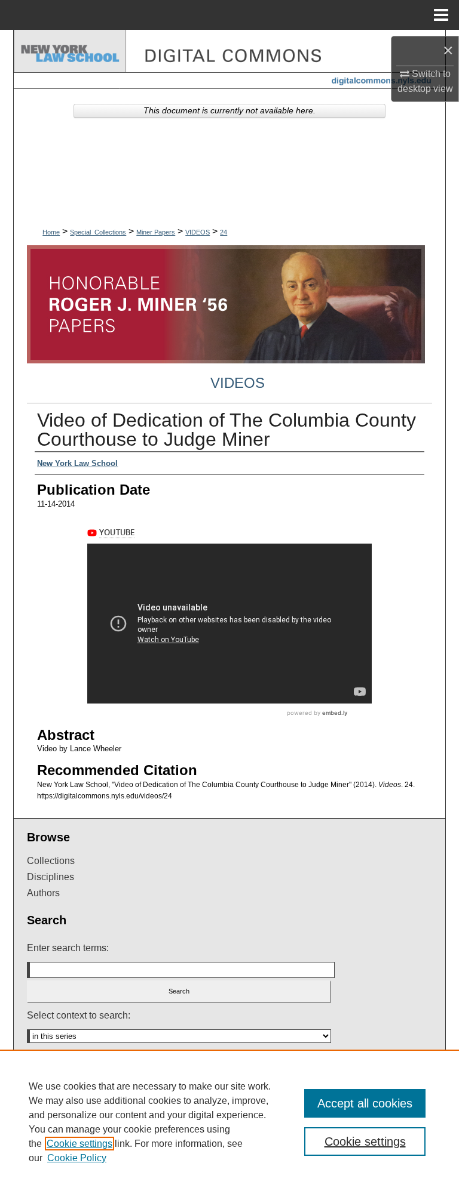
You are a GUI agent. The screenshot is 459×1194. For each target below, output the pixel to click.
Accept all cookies (364, 1103)
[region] (229, 1122)
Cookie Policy (76, 1158)
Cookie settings (79, 1144)
